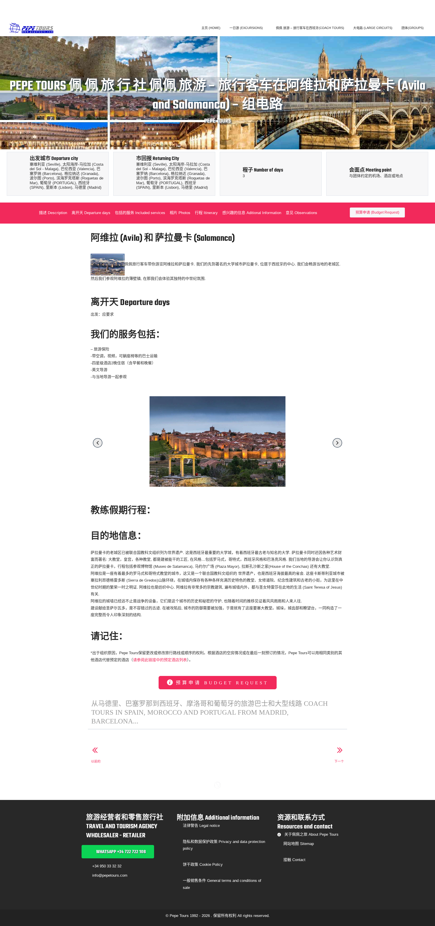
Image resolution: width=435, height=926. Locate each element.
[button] (265, 28)
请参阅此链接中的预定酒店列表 (160, 660)
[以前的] (96, 750)
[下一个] (339, 750)
